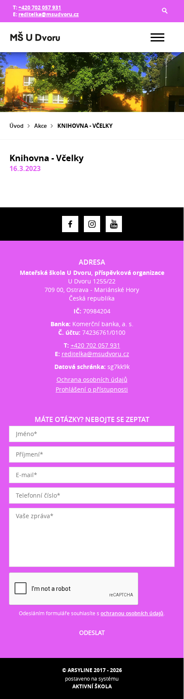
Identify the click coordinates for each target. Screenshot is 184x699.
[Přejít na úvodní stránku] (35, 37)
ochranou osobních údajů (132, 613)
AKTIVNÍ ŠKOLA (92, 686)
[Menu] (157, 37)
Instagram (92, 224)
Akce (40, 126)
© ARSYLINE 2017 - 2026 (92, 670)
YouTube (114, 224)
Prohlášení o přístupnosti (92, 389)
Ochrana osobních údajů (92, 379)
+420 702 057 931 (39, 7)
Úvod (16, 126)
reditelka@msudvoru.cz (48, 14)
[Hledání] (164, 10)
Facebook (70, 224)
